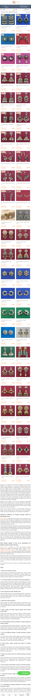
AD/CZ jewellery (7, 551)
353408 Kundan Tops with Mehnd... (7, 281)
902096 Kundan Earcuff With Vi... (23, 184)
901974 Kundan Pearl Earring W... (6, 242)
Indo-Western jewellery (10, 549)
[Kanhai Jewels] (16, 2)
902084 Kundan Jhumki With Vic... (7, 86)
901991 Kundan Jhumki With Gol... (22, 477)
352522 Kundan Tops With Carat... (7, 340)
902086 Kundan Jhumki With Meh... (7, 105)
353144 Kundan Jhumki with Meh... (22, 223)
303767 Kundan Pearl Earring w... (6, 27)
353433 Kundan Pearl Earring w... (21, 321)
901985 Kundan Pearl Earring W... (6, 457)
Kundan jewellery (3, 518)
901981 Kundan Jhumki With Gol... (22, 418)
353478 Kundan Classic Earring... (21, 47)
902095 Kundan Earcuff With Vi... (8, 184)
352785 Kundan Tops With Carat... (22, 66)
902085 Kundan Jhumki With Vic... (22, 86)
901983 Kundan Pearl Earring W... (6, 438)
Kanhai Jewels (3, 547)
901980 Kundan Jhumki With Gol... (7, 418)
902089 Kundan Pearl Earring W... (21, 125)
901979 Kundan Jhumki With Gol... (22, 399)
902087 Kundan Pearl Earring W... (21, 105)
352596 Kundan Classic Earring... (6, 223)
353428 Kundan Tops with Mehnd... (22, 301)
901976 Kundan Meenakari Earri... (7, 379)
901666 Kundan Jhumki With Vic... (7, 360)
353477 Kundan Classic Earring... (6, 47)
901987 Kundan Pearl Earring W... (21, 242)
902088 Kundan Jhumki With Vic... (7, 125)
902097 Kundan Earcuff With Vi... (8, 203)
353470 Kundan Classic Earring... (21, 27)
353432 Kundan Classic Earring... (6, 321)
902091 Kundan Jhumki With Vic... (7, 144)
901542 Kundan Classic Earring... (21, 340)
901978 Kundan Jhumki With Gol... (7, 399)
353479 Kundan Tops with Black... (7, 66)
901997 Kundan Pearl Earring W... (6, 262)
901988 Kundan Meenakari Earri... (7, 477)
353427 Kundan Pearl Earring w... (6, 301)
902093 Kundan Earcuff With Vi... (8, 164)
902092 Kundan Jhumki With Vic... (22, 144)
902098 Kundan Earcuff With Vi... (23, 203)
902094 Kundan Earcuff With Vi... (23, 164)
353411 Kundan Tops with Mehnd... (22, 281)
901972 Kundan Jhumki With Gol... (22, 360)
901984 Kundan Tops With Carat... (22, 438)
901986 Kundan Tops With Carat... (22, 457)
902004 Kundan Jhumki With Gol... (22, 262)
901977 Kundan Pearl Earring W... (21, 379)
